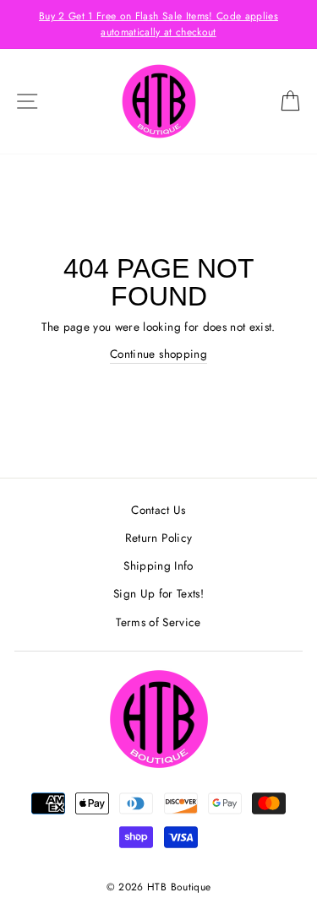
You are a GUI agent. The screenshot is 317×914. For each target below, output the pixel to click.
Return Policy (158, 537)
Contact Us (158, 509)
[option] (158, 24)
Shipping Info (158, 565)
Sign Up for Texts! (158, 593)
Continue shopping (158, 353)
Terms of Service (158, 622)
